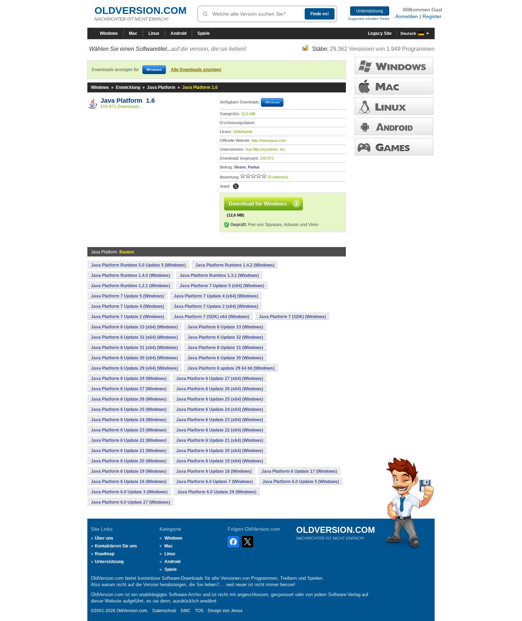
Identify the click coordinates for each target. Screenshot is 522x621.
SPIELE (394, 146)
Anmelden (406, 16)
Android (178, 33)
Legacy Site (380, 33)
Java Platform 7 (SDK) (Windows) (292, 316)
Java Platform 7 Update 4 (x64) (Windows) (216, 296)
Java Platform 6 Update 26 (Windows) (129, 399)
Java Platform (161, 87)
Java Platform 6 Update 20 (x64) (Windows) (219, 450)
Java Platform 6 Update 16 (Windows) (129, 481)
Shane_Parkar (247, 167)
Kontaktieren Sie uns (116, 546)
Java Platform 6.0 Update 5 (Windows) (300, 481)
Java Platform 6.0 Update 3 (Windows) (129, 491)
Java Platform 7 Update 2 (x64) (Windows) (216, 306)
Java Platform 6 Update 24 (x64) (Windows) (219, 409)
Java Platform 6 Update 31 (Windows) (225, 347)
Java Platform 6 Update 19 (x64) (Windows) (219, 461)
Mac (133, 33)
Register (432, 16)
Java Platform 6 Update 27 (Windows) (129, 388)
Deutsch (408, 33)
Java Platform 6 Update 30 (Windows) (225, 357)
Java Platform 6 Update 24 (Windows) (129, 419)
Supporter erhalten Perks (368, 19)
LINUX (394, 106)
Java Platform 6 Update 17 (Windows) (299, 471)
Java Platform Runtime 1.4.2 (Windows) (234, 265)
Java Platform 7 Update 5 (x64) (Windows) (222, 285)
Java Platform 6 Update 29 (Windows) (129, 378)
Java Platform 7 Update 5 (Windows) (127, 296)
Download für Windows (258, 203)
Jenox (237, 610)
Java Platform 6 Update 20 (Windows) (129, 461)
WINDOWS (394, 65)
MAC (394, 86)
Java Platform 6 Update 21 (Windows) (129, 450)
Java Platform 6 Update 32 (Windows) (225, 337)
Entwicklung (128, 87)
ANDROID (394, 126)
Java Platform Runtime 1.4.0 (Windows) (130, 275)
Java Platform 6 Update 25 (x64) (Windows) (219, 399)
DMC (186, 610)
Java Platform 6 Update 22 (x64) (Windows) (219, 430)
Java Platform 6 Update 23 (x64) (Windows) (219, 419)
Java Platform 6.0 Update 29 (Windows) (216, 491)
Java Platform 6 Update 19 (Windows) (129, 471)
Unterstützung (369, 11)
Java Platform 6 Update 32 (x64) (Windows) (134, 337)
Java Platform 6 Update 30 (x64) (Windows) (134, 357)
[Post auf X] (236, 186)
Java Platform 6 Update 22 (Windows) (129, 440)
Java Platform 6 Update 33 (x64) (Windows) (134, 327)
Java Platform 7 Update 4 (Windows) (127, 306)
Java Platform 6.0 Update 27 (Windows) (130, 502)
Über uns (104, 538)
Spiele (203, 33)
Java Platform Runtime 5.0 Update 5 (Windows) (138, 265)
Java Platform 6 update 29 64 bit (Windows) (230, 368)
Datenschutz (164, 610)
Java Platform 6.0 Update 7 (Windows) (214, 481)
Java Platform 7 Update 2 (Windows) (127, 316)
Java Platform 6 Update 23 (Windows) (129, 430)
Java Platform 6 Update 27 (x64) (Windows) (219, 378)
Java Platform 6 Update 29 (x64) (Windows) (134, 368)
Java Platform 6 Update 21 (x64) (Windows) (219, 440)
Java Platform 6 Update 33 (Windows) (225, 327)
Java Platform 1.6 (127, 100)
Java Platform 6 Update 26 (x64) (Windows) (219, 388)
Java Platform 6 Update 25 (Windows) (129, 409)
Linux (153, 33)
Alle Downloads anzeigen (196, 69)
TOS (199, 610)
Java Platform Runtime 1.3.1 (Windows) (219, 275)
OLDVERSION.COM (140, 10)
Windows (109, 33)
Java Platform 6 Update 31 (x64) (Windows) (134, 347)
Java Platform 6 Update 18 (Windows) (214, 471)
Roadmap (104, 553)
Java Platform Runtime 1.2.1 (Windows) (130, 285)
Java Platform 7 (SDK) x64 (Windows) (211, 316)
